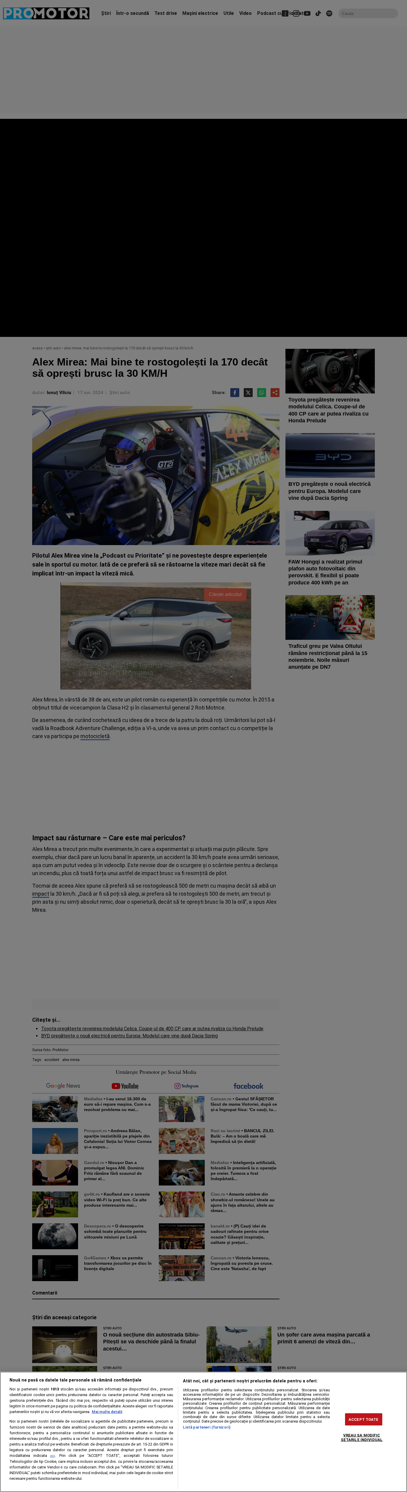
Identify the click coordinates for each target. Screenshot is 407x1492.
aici (52, 1456)
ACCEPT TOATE (364, 1419)
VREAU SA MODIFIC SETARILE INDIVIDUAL (362, 1437)
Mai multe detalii (107, 1411)
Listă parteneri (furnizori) (207, 1427)
